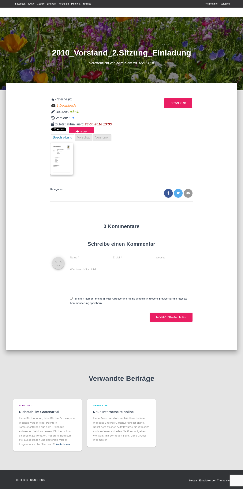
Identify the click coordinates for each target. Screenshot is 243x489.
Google (41, 3)
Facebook (20, 3)
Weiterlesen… (64, 444)
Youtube (87, 3)
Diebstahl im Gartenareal (39, 412)
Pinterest (75, 3)
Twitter (31, 3)
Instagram (63, 3)
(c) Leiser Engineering (30, 480)
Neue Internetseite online (113, 412)
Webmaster (100, 405)
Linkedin (51, 3)
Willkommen (211, 3)
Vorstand (225, 3)
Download (178, 103)
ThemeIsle (223, 480)
